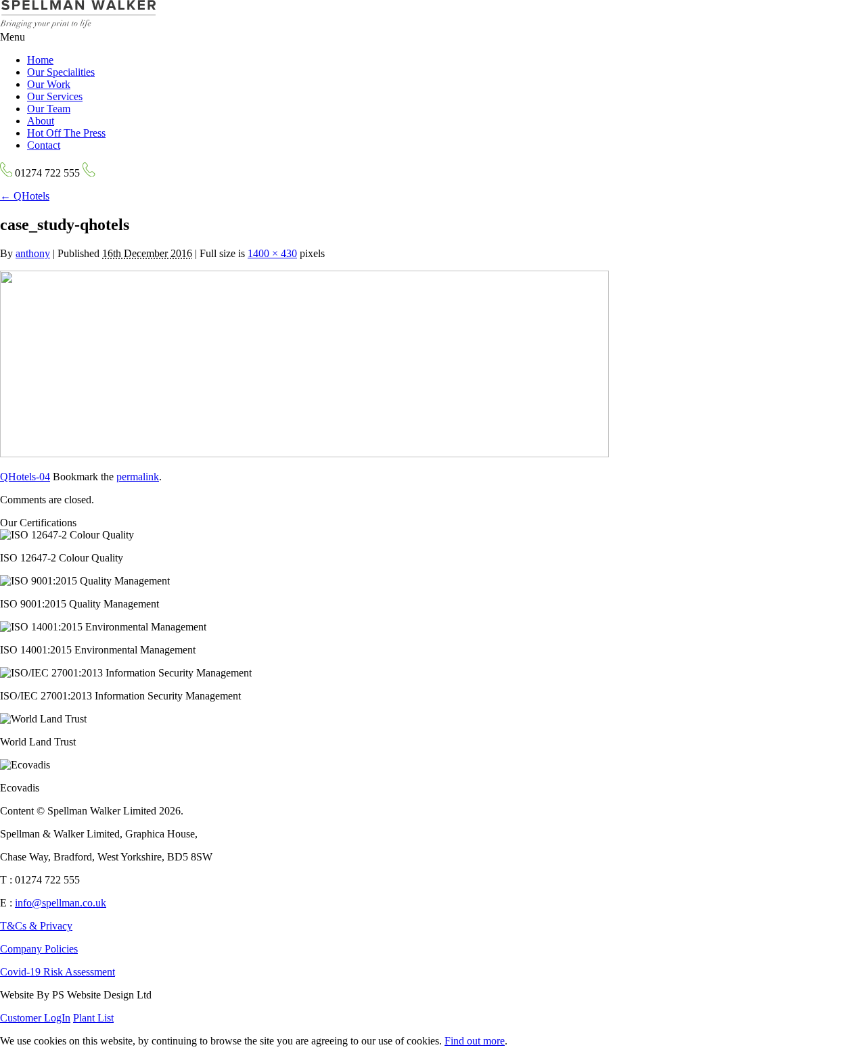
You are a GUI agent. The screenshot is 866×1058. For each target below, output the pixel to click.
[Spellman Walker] (78, 24)
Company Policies (39, 948)
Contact (43, 145)
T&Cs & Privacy (36, 926)
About (40, 121)
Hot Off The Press (66, 133)
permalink (137, 476)
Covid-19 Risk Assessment (57, 972)
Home (40, 60)
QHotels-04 (25, 476)
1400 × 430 (272, 253)
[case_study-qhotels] (304, 453)
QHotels (24, 196)
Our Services (55, 96)
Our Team (48, 108)
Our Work (48, 84)
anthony (33, 253)
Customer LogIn (35, 1018)
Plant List (93, 1018)
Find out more (475, 1040)
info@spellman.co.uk (60, 902)
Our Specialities (61, 72)
